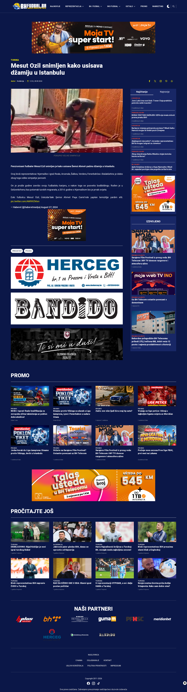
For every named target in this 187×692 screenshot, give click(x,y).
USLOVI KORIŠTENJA (74, 666)
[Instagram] (93, 683)
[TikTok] (98, 683)
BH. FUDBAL (94, 6)
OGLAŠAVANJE (93, 660)
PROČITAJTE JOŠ (32, 511)
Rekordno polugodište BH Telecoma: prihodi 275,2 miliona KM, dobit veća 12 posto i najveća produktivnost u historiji (151, 341)
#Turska (28, 251)
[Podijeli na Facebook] (149, 81)
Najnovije (165, 91)
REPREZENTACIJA (73, 6)
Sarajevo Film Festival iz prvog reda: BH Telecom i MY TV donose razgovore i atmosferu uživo (151, 260)
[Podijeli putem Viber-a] (166, 81)
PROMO (144, 6)
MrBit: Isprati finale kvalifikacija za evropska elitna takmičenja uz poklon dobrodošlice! (29, 414)
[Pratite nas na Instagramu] (161, 81)
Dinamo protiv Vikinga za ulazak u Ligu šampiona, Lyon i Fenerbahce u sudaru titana (71, 414)
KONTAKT (108, 660)
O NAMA (79, 660)
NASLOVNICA (93, 655)
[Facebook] (88, 683)
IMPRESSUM (116, 666)
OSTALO (129, 6)
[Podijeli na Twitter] (155, 81)
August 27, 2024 (49, 207)
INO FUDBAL (112, 6)
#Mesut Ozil (16, 251)
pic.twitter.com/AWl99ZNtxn (25, 201)
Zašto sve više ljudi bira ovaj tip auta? (114, 411)
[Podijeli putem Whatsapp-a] (172, 81)
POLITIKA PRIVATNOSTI (96, 666)
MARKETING (157, 6)
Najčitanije (142, 91)
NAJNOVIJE (55, 6)
